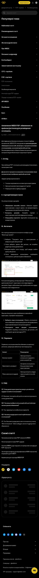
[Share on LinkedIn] (29, 469)
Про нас (6, 542)
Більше (5, 549)
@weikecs (18, 559)
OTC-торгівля (7, 71)
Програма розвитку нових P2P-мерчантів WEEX (16, 438)
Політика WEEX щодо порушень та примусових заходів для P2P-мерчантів (19, 446)
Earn (3, 113)
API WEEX (5, 101)
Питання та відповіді (9, 54)
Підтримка (6, 553)
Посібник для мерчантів (9, 89)
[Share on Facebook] (24, 469)
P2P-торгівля (20, 8)
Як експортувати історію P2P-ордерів (13, 442)
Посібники (5, 107)
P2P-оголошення (7, 81)
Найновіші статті (8, 26)
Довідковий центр (7, 8)
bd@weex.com (30, 567)
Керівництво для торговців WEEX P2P (13, 457)
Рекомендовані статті (10, 31)
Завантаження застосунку (11, 66)
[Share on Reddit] (18, 469)
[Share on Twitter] (8, 469)
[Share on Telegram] (13, 469)
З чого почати (6, 85)
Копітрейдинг (7, 60)
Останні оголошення (9, 37)
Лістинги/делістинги (9, 43)
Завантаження (24, 3)
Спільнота (7, 526)
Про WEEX (5, 48)
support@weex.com (19, 571)
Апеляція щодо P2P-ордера (10, 93)
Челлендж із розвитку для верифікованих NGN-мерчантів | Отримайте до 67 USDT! (19, 452)
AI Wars (4, 119)
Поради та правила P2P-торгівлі (11, 97)
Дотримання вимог (9, 545)
